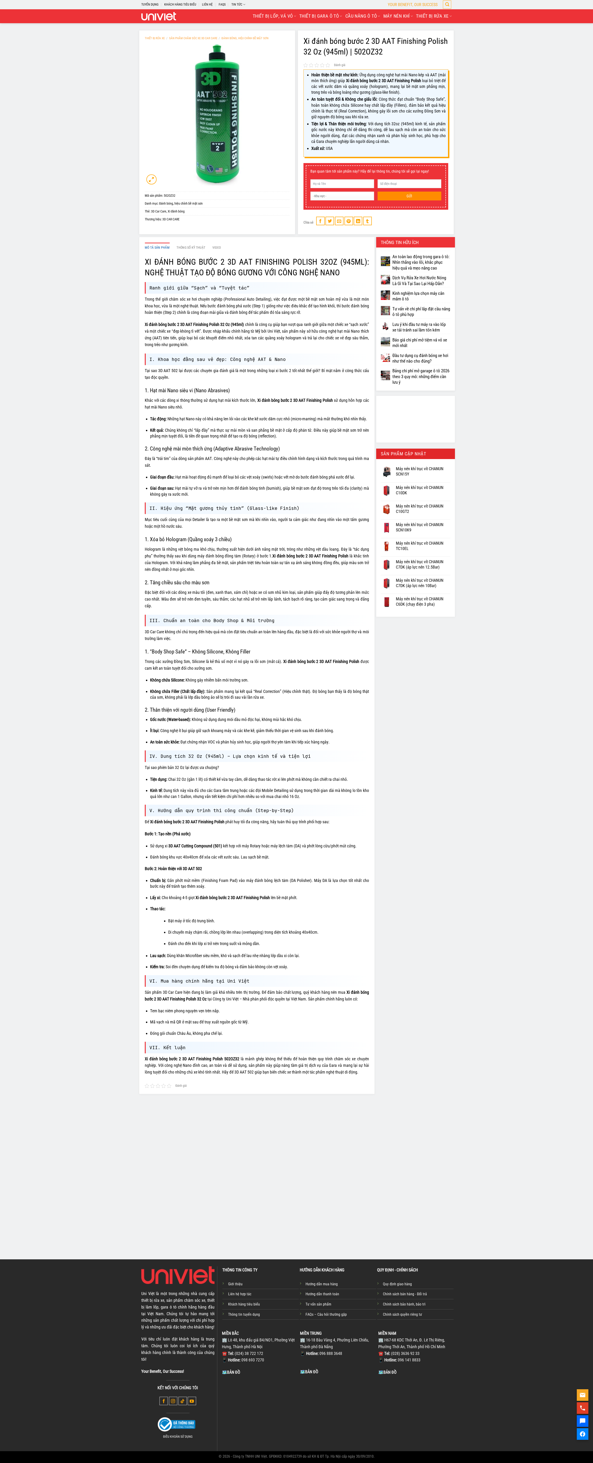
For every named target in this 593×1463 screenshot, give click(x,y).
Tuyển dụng (149, 4)
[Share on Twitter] (329, 221)
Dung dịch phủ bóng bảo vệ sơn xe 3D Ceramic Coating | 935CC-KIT (174, 1216)
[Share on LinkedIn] (358, 221)
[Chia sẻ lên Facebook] (320, 221)
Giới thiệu (235, 1284)
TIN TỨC (236, 4)
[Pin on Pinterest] (348, 221)
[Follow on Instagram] (173, 1401)
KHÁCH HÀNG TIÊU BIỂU (180, 4)
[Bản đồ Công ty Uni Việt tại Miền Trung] (338, 1410)
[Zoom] (151, 179)
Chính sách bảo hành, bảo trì (404, 1304)
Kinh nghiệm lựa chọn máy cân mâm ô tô (418, 296)
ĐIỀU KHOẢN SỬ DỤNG (177, 1437)
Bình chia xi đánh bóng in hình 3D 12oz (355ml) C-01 (296, 1213)
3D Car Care (158, 211)
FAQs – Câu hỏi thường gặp (326, 1314)
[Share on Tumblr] (367, 221)
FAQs (222, 4)
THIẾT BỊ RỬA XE (432, 16)
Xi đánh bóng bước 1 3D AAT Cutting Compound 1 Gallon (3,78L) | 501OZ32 (355, 1216)
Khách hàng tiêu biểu (244, 1304)
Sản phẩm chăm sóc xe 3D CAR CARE (193, 38)
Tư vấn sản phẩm (318, 1304)
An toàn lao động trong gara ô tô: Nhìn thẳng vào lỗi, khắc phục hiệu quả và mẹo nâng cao (420, 262)
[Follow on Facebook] (163, 1401)
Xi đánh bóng (176, 211)
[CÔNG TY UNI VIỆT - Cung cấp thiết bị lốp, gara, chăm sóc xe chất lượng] (158, 16)
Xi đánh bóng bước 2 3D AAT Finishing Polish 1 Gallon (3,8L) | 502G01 (415, 1216)
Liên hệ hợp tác (239, 1294)
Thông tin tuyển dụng (244, 1314)
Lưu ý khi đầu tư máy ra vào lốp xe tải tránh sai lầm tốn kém (419, 327)
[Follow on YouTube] (192, 1401)
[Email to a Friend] (339, 221)
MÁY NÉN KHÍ (396, 16)
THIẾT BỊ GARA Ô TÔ (319, 16)
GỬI (409, 196)
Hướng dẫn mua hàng (322, 1284)
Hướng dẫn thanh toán (322, 1294)
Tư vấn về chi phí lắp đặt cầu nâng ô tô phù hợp (421, 311)
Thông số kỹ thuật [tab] (191, 248)
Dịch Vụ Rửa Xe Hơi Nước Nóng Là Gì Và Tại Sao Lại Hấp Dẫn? (419, 280)
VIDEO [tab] (216, 248)
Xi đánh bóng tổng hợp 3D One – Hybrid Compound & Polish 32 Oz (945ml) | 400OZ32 (236, 1216)
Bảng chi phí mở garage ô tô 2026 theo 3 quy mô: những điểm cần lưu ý (420, 376)
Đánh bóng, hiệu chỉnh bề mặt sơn (244, 38)
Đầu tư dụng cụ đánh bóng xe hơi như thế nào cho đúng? (420, 358)
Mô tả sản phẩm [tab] (157, 248)
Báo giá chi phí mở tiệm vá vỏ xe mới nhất (419, 343)
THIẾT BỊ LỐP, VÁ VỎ (273, 16)
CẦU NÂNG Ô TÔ (361, 16)
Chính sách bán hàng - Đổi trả (405, 1294)
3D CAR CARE (171, 219)
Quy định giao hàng (397, 1284)
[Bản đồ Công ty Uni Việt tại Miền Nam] (416, 1410)
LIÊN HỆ (207, 4)
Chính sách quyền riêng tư (402, 1314)
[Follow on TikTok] (182, 1401)
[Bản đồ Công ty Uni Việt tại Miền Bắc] (260, 1410)
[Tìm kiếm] (447, 4)
